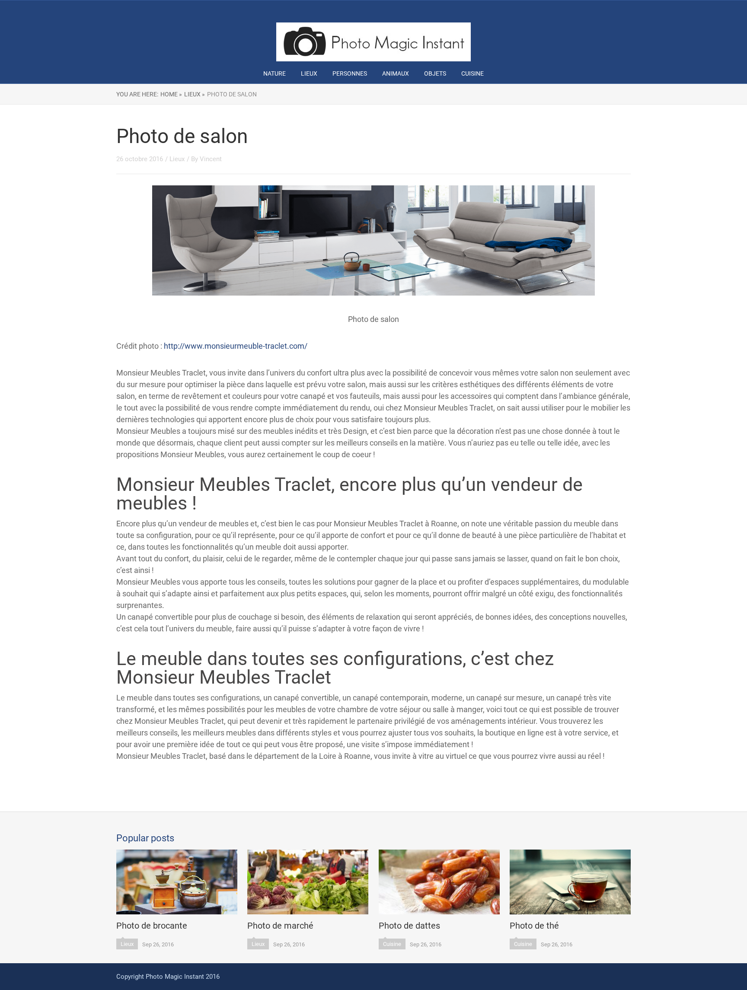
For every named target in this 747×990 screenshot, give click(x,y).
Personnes (349, 73)
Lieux (309, 73)
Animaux (395, 73)
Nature (274, 73)
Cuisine (472, 73)
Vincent (211, 159)
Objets (435, 73)
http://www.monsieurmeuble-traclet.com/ (235, 345)
